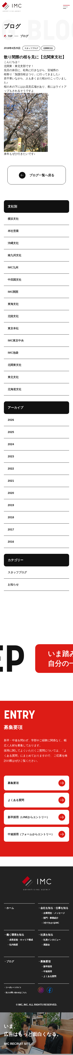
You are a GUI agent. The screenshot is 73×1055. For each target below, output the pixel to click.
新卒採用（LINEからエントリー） (28, 817)
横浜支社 (13, 218)
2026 (11, 419)
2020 (11, 492)
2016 (11, 541)
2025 (11, 432)
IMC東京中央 (16, 340)
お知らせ (13, 584)
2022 (11, 468)
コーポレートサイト (13, 987)
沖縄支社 (13, 243)
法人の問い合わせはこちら (16, 993)
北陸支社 (13, 316)
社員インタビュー (52, 939)
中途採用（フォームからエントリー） (31, 834)
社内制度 (13, 944)
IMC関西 (13, 291)
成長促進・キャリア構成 (21, 939)
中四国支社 (14, 279)
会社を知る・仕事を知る (54, 907)
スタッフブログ (31, 48)
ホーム (10, 907)
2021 (11, 480)
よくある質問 (16, 800)
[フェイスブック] (50, 989)
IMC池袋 (13, 352)
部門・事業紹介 (50, 918)
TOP (10, 36)
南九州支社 (14, 255)
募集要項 (13, 782)
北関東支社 (48, 48)
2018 (11, 517)
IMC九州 (13, 267)
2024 (11, 444)
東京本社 (13, 328)
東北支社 (13, 377)
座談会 (46, 944)
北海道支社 (14, 389)
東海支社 (13, 303)
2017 (11, 529)
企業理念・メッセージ (54, 913)
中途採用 (47, 971)
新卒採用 (47, 966)
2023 (11, 456)
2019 (11, 505)
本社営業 (13, 230)
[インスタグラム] (41, 989)
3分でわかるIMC (51, 923)
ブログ (10, 961)
